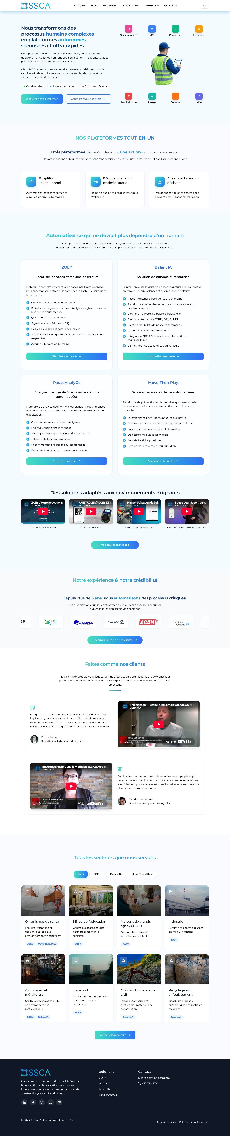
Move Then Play (142, 874)
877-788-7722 (150, 1083)
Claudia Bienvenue (140, 799)
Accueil (80, 5)
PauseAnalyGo (108, 1094)
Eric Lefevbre (49, 737)
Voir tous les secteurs (113, 1034)
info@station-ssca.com (155, 1077)
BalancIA (110, 5)
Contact (170, 5)
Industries (130, 5)
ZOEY (94, 5)
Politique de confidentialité (194, 1122)
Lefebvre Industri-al (69, 741)
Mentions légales (166, 1122)
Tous (81, 874)
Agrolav (166, 803)
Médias (151, 5)
